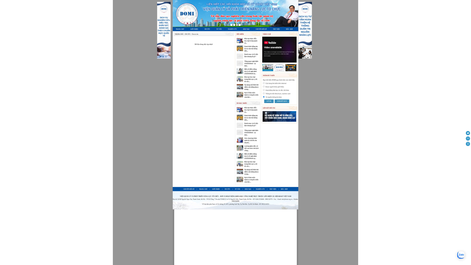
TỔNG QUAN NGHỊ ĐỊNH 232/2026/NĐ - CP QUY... (251, 63)
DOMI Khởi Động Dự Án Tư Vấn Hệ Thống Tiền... (251, 49)
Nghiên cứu (232, 29)
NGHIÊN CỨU (260, 189)
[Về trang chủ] (468, 133)
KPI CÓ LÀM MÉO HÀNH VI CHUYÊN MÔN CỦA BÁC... (251, 95)
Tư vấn (219, 29)
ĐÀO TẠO (248, 189)
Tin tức (207, 29)
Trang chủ (180, 29)
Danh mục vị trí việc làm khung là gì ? (251, 55)
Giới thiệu (194, 29)
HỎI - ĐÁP (284, 189)
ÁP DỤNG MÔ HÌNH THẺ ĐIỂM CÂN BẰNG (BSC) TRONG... (251, 87)
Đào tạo (246, 29)
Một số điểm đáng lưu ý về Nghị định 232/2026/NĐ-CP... (250, 71)
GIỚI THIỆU (216, 189)
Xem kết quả (282, 101)
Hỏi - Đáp (289, 29)
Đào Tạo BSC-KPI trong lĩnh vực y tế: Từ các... (250, 79)
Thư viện (276, 29)
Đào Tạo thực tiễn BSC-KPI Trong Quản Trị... (250, 41)
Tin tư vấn (195, 34)
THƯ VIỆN (272, 189)
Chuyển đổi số (261, 29)
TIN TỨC (227, 189)
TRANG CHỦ (179, 34)
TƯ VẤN (237, 189)
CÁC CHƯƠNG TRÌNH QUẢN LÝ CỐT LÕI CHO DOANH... (250, 140)
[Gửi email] (468, 138)
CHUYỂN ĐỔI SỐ (188, 189)
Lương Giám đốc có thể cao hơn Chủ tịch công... (251, 148)
